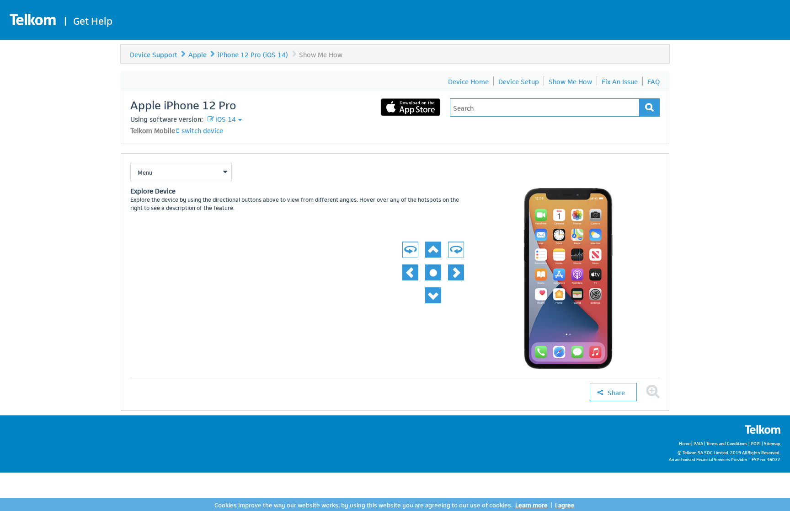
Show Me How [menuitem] (570, 81)
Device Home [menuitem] (468, 81)
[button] (653, 391)
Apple (197, 54)
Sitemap (772, 443)
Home (684, 443)
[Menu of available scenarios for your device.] (181, 172)
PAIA (698, 443)
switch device (202, 129)
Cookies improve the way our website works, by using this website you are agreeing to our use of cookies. (363, 504)
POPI (756, 443)
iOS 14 (225, 118)
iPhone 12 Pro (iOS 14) (253, 54)
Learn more (531, 504)
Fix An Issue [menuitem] (620, 81)
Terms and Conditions (726, 443)
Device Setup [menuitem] (518, 81)
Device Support (153, 54)
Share (616, 392)
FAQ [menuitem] (653, 81)
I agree (565, 504)
